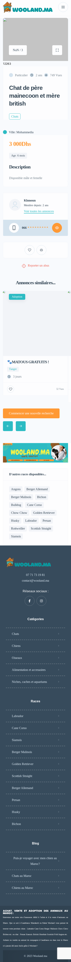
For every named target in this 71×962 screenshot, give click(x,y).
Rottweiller (18, 528)
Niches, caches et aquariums (29, 681)
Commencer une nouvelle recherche (31, 413)
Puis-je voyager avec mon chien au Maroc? (35, 860)
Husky (15, 520)
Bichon (41, 497)
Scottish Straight (41, 528)
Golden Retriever (44, 512)
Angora (16, 489)
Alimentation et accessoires (29, 669)
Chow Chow (19, 512)
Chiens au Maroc (22, 887)
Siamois (16, 536)
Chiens (16, 645)
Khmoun (30, 200)
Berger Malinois (21, 497)
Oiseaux (17, 657)
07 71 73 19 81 (35, 575)
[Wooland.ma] (28, 7)
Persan (47, 520)
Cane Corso (34, 505)
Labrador (31, 520)
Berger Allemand (37, 489)
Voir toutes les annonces (39, 211)
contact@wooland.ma (35, 580)
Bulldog (16, 505)
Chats (15, 634)
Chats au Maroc (22, 875)
